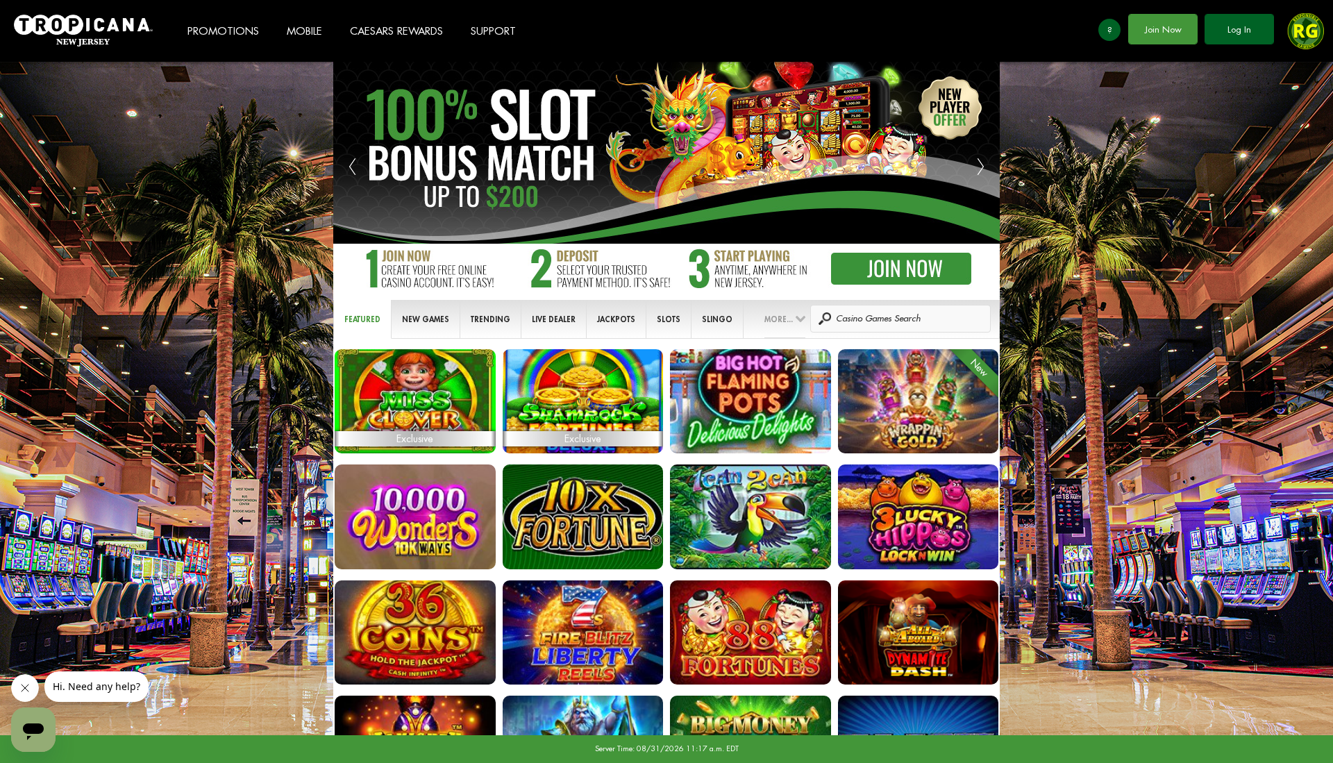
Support (493, 31)
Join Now (1163, 29)
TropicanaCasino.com (83, 31)
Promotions (223, 31)
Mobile (304, 31)
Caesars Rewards (396, 31)
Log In (1239, 29)
